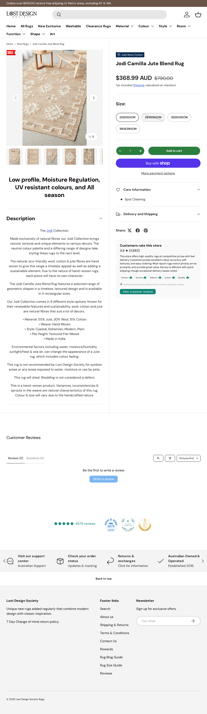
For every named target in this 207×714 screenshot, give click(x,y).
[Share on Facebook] (138, 230)
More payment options (158, 173)
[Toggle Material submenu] (132, 26)
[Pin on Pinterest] (146, 230)
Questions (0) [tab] (35, 458)
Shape (35, 34)
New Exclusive (49, 26)
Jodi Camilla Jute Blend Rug (48, 44)
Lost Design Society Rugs (30, 699)
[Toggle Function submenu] (23, 33)
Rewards (106, 649)
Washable (73, 26)
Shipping (139, 85)
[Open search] (158, 458)
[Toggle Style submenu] (170, 26)
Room (181, 26)
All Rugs (27, 26)
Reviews (106, 673)
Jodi (49, 230)
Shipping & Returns (114, 625)
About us (106, 617)
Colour (143, 26)
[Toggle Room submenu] (189, 26)
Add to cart (174, 151)
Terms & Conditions (114, 633)
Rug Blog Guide (111, 657)
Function (13, 34)
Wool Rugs (23, 44)
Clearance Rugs (98, 26)
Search (105, 609)
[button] (198, 14)
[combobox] (109, 14)
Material (122, 26)
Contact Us (108, 641)
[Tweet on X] (130, 230)
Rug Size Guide (111, 665)
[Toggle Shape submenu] (43, 33)
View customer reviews (138, 291)
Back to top (104, 578)
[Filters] (170, 458)
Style (163, 26)
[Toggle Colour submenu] (152, 26)
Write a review (103, 479)
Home (11, 26)
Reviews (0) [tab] (15, 458)
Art (52, 34)
